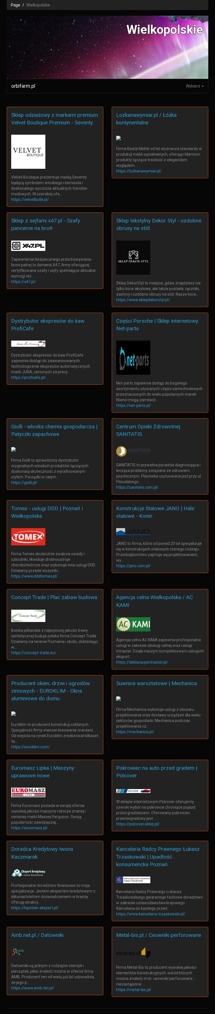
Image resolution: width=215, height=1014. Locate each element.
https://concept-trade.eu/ (33, 652)
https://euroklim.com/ (30, 747)
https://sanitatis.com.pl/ (137, 487)
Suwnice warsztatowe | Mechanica (156, 683)
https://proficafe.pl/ (28, 377)
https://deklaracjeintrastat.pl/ (142, 662)
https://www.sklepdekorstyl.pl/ (143, 300)
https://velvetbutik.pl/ (30, 199)
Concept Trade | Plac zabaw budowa (54, 597)
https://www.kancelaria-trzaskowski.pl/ (150, 914)
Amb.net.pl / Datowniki (37, 935)
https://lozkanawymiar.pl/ (139, 171)
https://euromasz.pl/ (29, 828)
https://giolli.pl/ (24, 482)
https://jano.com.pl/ (133, 566)
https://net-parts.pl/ (133, 405)
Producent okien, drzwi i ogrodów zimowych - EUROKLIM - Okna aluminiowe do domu (50, 691)
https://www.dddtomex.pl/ (34, 576)
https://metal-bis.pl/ (133, 989)
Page (15, 5)
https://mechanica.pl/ (135, 732)
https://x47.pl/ (23, 281)
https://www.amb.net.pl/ (32, 988)
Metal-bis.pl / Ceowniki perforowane (158, 935)
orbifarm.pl (23, 86)
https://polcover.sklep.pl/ (138, 824)
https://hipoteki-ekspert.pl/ (35, 908)
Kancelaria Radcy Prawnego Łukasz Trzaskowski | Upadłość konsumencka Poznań (158, 856)
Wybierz (193, 86)
